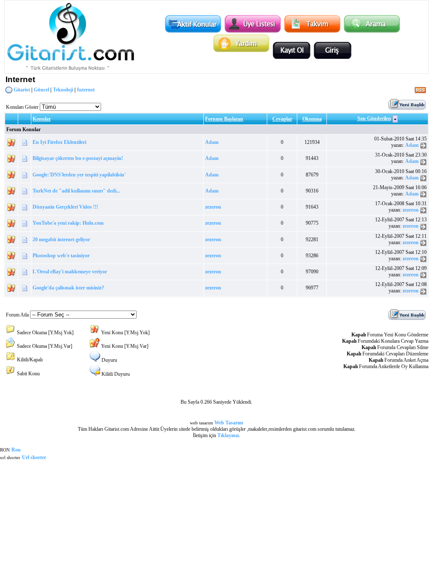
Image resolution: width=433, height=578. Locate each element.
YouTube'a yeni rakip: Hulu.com (68, 223)
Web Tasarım (228, 423)
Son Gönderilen (374, 118)
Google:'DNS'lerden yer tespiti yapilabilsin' (79, 175)
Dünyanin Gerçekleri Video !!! (65, 207)
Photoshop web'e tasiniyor (61, 256)
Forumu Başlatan (224, 119)
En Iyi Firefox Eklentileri (59, 142)
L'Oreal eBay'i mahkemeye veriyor (70, 272)
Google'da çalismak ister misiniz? (68, 288)
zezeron (213, 207)
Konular (42, 119)
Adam (212, 142)
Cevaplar (282, 119)
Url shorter (34, 457)
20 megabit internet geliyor (61, 239)
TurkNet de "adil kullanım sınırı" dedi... (76, 191)
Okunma (312, 119)
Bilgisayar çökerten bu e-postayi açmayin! (78, 158)
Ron (16, 450)
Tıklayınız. (228, 435)
